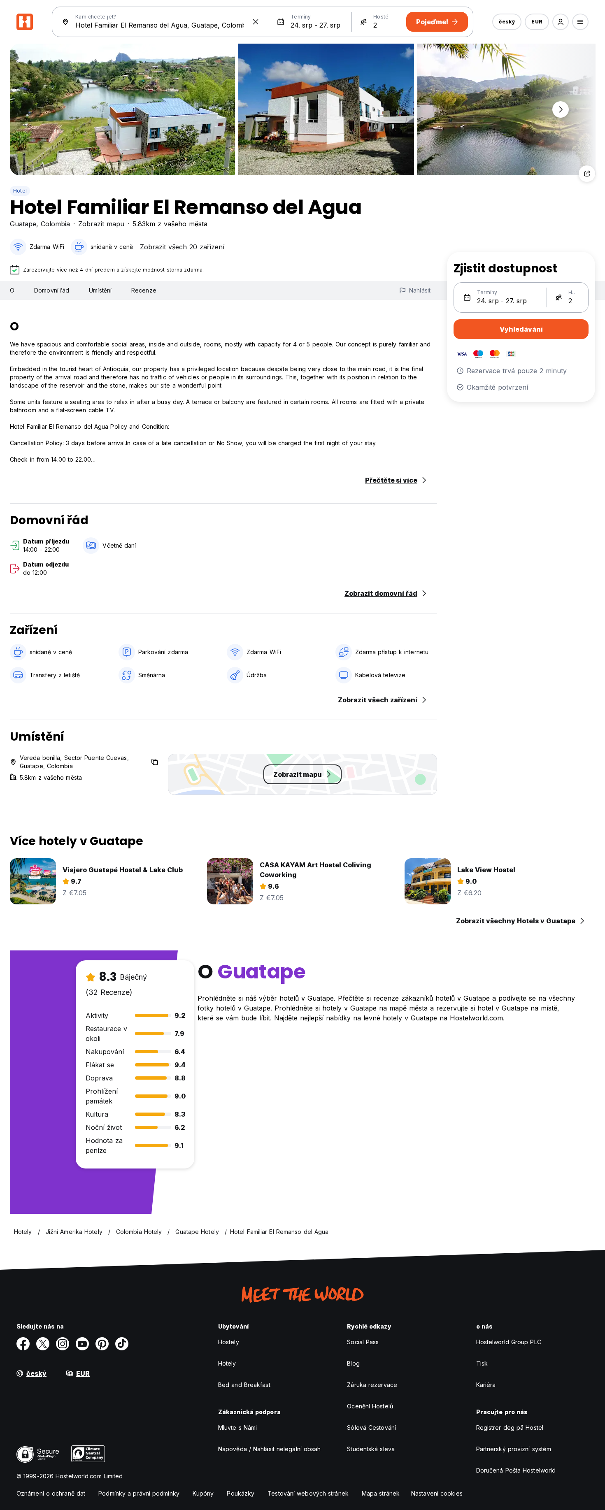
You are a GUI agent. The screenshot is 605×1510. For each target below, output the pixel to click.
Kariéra (486, 1384)
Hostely (228, 1341)
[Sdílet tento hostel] (587, 173)
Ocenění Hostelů (370, 1406)
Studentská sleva (371, 1448)
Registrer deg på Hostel (509, 1427)
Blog (353, 1363)
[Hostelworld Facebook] (23, 1343)
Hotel (20, 191)
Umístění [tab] (100, 290)
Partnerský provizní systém (513, 1448)
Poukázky (240, 1493)
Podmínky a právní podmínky (138, 1493)
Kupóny (203, 1493)
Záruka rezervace (372, 1384)
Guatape (23, 224)
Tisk (482, 1363)
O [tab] (12, 290)
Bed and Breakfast (244, 1384)
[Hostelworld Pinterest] (102, 1343)
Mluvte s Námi (237, 1427)
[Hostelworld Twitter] (42, 1343)
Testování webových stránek (308, 1493)
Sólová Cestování (371, 1427)
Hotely (227, 1363)
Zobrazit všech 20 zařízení (182, 247)
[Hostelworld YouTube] (82, 1343)
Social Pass (363, 1341)
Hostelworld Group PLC (508, 1341)
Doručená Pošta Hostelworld (516, 1470)
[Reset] (255, 22)
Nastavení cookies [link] (437, 1493)
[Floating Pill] (560, 109)
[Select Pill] (560, 22)
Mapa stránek (381, 1493)
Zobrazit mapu (101, 224)
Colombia (55, 224)
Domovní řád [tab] (51, 290)
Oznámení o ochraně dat (50, 1493)
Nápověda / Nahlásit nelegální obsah (269, 1448)
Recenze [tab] (143, 290)
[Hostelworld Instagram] (62, 1343)
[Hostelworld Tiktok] (121, 1343)
